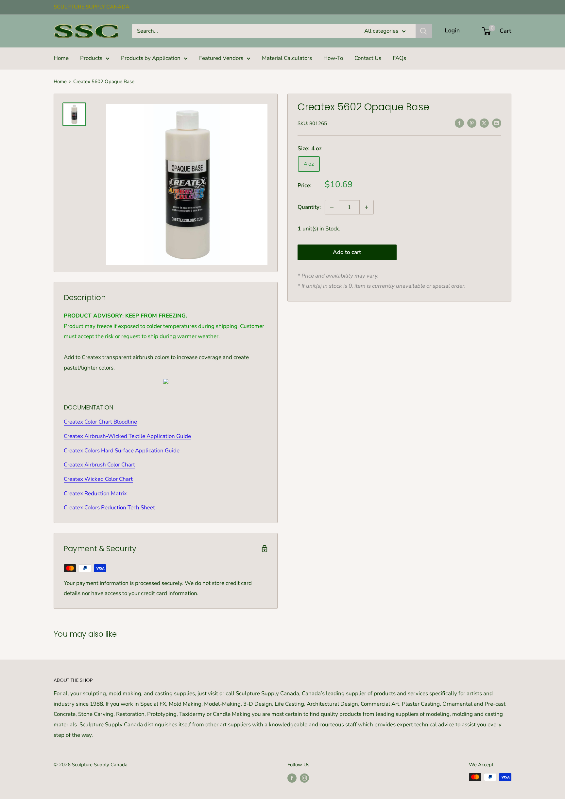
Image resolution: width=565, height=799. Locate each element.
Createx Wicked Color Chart (98, 479)
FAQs (399, 58)
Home (61, 58)
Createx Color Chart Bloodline (100, 422)
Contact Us (367, 58)
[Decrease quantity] (332, 207)
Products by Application (150, 58)
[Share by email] (496, 123)
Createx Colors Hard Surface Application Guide (122, 450)
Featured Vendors (221, 58)
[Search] (424, 31)
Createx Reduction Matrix (95, 493)
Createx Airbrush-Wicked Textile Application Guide (127, 436)
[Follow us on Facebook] (292, 778)
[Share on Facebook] (459, 123)
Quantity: (309, 207)
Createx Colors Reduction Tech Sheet (109, 507)
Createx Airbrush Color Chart (99, 464)
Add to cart (347, 252)
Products (91, 58)
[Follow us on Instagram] (304, 778)
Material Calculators (287, 58)
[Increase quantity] (366, 207)
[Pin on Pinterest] (471, 123)
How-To (333, 58)
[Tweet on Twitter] (484, 123)
